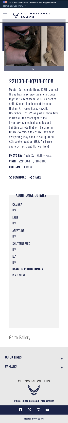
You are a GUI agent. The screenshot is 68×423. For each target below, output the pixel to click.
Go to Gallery (19, 337)
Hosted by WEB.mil (34, 418)
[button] (14, 6)
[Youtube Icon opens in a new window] (47, 409)
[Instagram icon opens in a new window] (38, 409)
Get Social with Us (34, 381)
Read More (19, 275)
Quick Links (13, 357)
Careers (11, 366)
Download (19, 177)
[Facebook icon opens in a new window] (20, 409)
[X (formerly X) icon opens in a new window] (29, 409)
